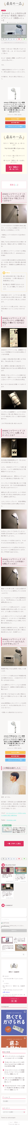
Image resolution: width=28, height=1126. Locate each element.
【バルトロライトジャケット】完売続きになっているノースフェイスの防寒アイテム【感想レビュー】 (14, 1072)
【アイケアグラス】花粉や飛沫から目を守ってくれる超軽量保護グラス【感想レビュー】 (14, 1079)
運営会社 (16, 1122)
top (11, 1122)
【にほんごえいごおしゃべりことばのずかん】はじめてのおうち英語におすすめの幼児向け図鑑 (14, 1064)
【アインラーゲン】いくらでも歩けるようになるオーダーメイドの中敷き (14, 1057)
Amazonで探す (15, 119)
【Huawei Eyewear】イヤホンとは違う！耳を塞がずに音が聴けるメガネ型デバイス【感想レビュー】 (15, 1087)
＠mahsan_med (11, 820)
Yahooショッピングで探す (15, 126)
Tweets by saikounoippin (8, 1117)
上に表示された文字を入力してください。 (13, 925)
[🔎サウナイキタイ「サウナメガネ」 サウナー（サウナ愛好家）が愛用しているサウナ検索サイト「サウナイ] (14, 1022)
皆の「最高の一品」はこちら (14, 168)
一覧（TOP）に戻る (14, 843)
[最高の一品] (14, 6)
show (16, 185)
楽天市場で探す (15, 122)
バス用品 (3, 10)
